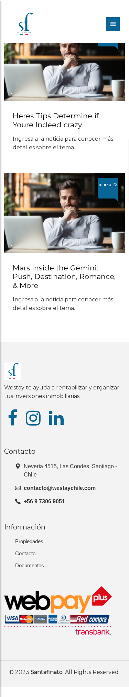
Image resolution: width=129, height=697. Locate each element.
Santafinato (47, 672)
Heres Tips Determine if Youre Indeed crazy (56, 120)
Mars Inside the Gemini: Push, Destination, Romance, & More (64, 277)
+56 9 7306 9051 (44, 501)
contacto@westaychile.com (60, 488)
